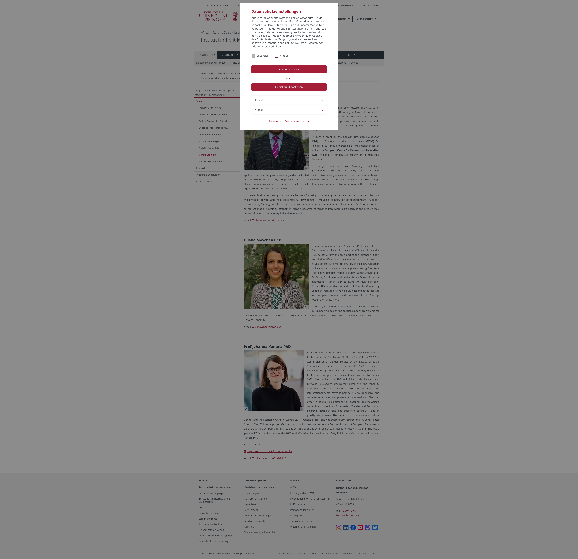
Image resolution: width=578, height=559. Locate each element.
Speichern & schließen (289, 87)
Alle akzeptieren (289, 69)
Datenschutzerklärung (296, 121)
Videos (284, 55)
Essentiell (263, 55)
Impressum (275, 121)
